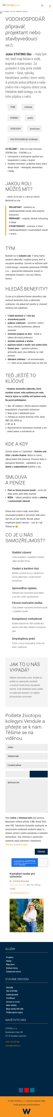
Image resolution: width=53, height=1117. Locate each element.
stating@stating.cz (12, 1045)
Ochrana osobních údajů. (16, 844)
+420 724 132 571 (18, 885)
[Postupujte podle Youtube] (26, 1090)
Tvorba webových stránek (23, 1105)
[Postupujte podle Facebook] (21, 1090)
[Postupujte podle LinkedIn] (32, 1090)
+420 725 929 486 (12, 1042)
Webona (36, 1105)
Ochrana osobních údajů (35, 1101)
